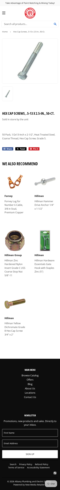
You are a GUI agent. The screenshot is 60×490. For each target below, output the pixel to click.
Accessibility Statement (38, 467)
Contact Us (30, 397)
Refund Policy (41, 464)
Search (13, 464)
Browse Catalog (30, 375)
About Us (30, 388)
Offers (30, 379)
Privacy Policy (25, 464)
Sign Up (30, 454)
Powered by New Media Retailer (29, 484)
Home (5, 31)
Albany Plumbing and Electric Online (33, 481)
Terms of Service (16, 467)
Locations (30, 392)
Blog (30, 384)
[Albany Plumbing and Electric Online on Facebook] (55, 473)
